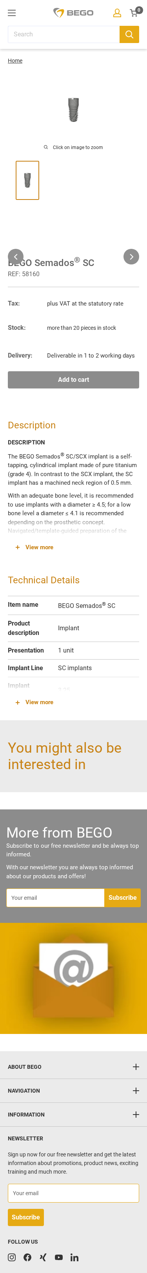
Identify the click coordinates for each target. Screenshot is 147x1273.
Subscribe (123, 897)
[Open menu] (12, 13)
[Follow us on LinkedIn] (74, 1257)
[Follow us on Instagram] (12, 1257)
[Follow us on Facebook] (27, 1257)
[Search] (129, 34)
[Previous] (16, 256)
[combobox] (64, 34)
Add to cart (73, 379)
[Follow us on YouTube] (59, 1257)
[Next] (131, 256)
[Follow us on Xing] (43, 1257)
